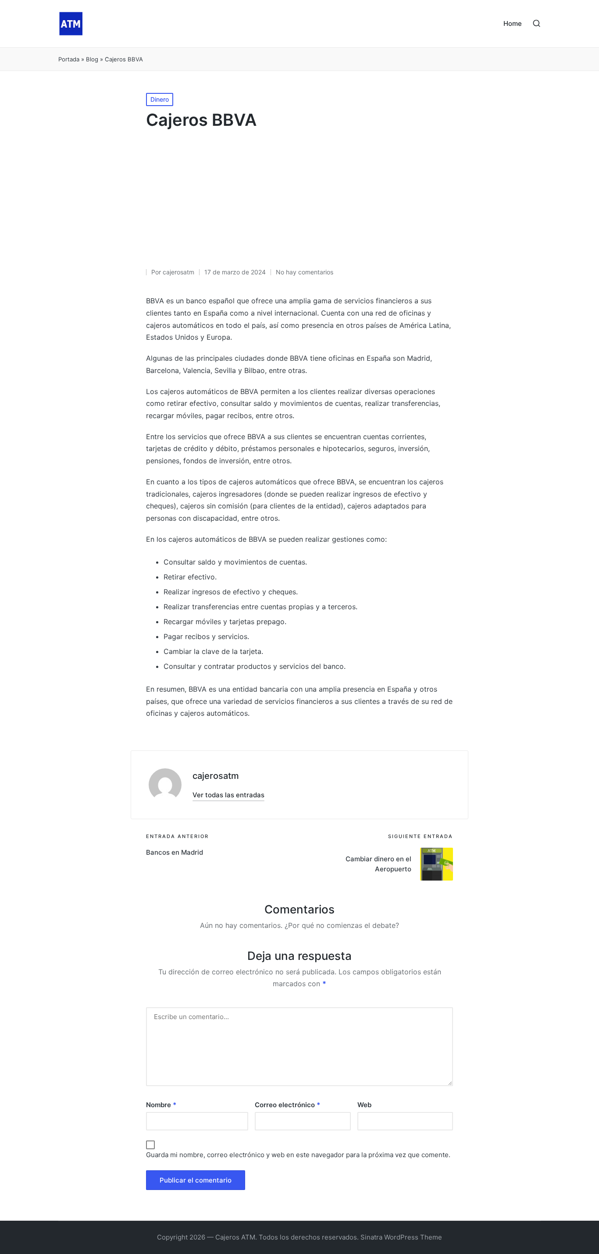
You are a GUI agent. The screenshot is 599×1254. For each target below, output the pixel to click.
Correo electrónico (287, 1105)
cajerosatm (216, 776)
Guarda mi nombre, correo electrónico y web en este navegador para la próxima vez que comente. (298, 1155)
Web (364, 1105)
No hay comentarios (304, 272)
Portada (68, 59)
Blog (92, 59)
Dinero (159, 99)
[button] (228, 795)
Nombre (161, 1105)
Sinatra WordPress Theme (401, 1237)
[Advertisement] (299, 201)
